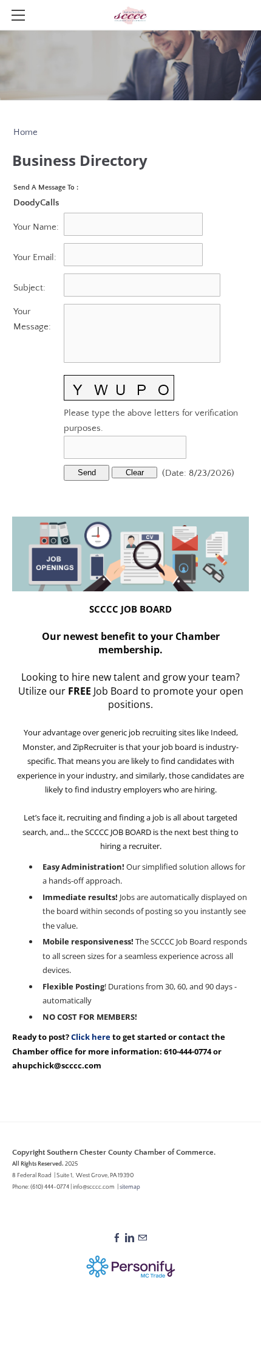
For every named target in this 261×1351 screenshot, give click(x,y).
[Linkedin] (129, 1238)
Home (25, 132)
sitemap (130, 1187)
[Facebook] (116, 1238)
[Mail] (142, 1238)
